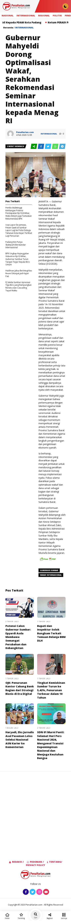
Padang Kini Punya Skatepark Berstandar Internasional (15, 245)
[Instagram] (39, 892)
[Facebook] (25, 892)
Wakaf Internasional (51, 575)
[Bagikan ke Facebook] (41, 146)
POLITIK (57, 15)
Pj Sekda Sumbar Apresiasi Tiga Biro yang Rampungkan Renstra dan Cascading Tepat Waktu (18, 286)
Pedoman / (37, 861)
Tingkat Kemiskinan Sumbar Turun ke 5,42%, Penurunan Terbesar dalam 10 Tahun (51, 690)
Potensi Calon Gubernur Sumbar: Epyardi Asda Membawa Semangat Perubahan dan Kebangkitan (18, 637)
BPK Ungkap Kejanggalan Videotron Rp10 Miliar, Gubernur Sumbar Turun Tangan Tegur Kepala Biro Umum (17, 259)
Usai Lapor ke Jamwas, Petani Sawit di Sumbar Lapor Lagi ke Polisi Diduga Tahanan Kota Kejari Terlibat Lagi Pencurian (18, 230)
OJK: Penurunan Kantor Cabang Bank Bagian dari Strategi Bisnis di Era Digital (19, 688)
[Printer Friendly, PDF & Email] (47, 560)
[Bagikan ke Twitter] (48, 146)
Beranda (8, 27)
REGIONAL (44, 15)
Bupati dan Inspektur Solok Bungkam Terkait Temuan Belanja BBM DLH (51, 633)
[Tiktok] (45, 892)
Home (7, 918)
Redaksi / (18, 861)
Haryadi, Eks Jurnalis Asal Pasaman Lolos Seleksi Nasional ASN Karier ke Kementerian (19, 739)
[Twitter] (32, 892)
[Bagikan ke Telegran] (62, 146)
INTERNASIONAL (26, 15)
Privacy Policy (35, 865)
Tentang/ (55, 861)
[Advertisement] (35, 810)
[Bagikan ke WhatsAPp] (55, 146)
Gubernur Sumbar (49, 570)
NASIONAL (8, 15)
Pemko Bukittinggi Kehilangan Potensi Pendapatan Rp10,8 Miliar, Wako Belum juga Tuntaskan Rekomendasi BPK (18, 213)
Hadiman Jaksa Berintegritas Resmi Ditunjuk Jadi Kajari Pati (18, 273)
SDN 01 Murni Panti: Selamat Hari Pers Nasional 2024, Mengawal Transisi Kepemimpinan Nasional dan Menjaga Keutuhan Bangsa (50, 745)
